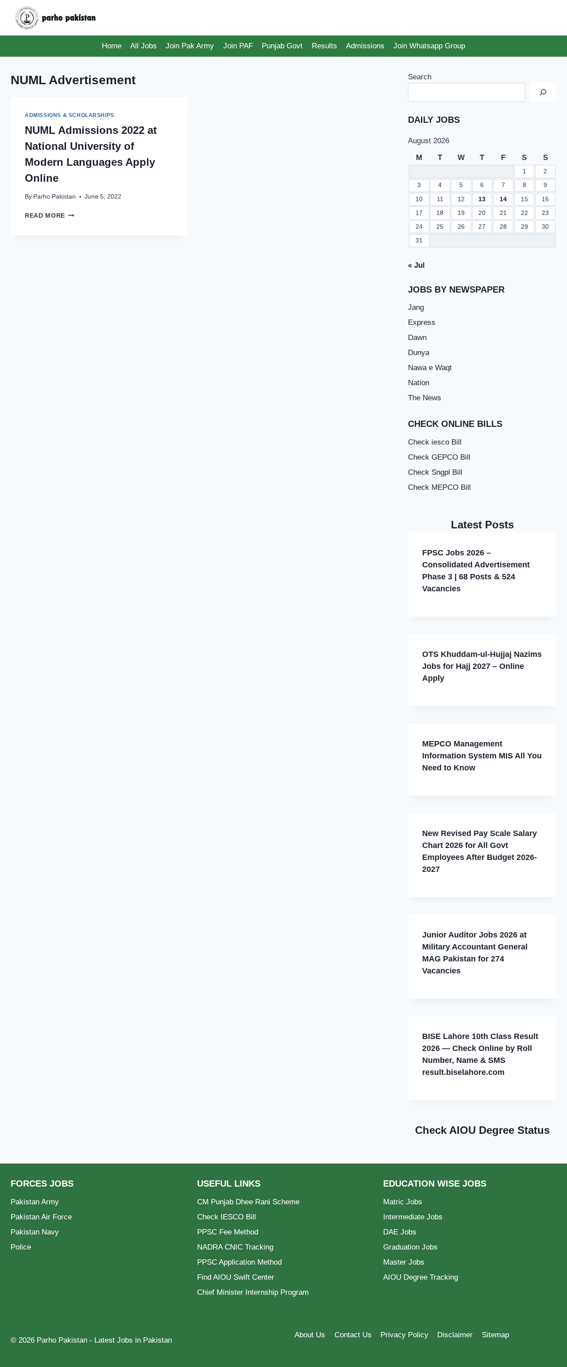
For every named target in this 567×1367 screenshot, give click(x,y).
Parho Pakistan (54, 196)
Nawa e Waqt (430, 367)
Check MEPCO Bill (439, 487)
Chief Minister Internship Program (253, 1292)
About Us (310, 1335)
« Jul (416, 265)
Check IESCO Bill (226, 1217)
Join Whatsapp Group (429, 46)
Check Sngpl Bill (435, 472)
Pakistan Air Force (41, 1217)
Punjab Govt (282, 46)
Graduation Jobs (410, 1247)
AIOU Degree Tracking (420, 1277)
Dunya (418, 352)
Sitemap (495, 1335)
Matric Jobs (402, 1202)
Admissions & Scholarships (69, 115)
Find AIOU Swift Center (235, 1277)
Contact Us (353, 1335)
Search (419, 77)
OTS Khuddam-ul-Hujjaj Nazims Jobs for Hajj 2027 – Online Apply (482, 666)
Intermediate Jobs (413, 1217)
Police (21, 1247)
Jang (416, 307)
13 (481, 199)
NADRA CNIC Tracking (235, 1247)
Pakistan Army (35, 1202)
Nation (418, 383)
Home (111, 46)
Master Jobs (403, 1262)
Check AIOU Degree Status (482, 1130)
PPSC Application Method (239, 1262)
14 (503, 199)
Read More (49, 215)
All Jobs (143, 46)
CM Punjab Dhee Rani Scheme (248, 1202)
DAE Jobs (399, 1232)
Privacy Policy (404, 1335)
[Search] (543, 92)
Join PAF (238, 46)
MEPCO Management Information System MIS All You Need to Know (482, 755)
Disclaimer (455, 1335)
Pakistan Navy (35, 1232)
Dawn (417, 337)
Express (421, 322)
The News (424, 398)
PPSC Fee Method (227, 1232)
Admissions (365, 46)
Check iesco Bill (435, 442)
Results (324, 46)
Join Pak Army (190, 46)
